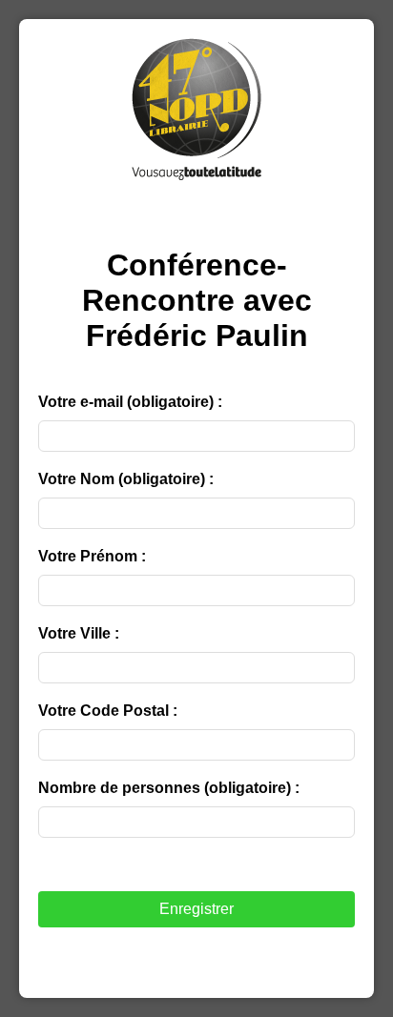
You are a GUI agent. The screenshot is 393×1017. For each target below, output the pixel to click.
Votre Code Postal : (107, 710)
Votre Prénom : (92, 556)
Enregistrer (196, 909)
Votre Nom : (126, 479)
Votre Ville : (78, 633)
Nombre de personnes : (169, 788)
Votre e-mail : (130, 402)
